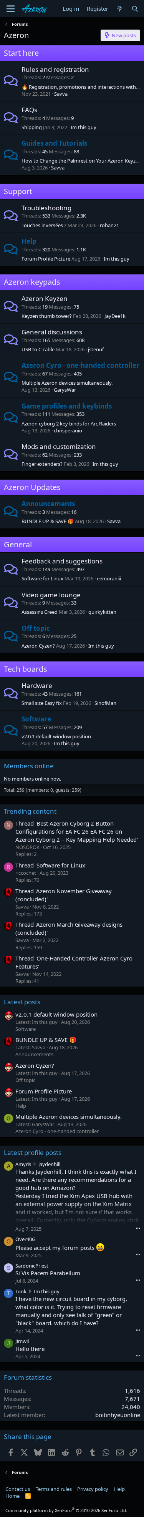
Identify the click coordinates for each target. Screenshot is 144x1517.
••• (138, 1228)
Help (29, 241)
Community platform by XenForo (66, 1510)
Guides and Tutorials (54, 143)
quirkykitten (102, 611)
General (18, 544)
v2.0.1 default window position (56, 736)
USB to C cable (38, 349)
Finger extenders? (42, 463)
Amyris (23, 1164)
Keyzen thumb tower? (47, 315)
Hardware (37, 685)
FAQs (29, 109)
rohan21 (109, 225)
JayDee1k (115, 315)
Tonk (20, 1291)
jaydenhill (49, 1164)
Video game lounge (51, 594)
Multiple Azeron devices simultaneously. (67, 382)
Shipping (32, 127)
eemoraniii (109, 578)
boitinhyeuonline (117, 1415)
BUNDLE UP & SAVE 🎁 (48, 521)
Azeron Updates (32, 487)
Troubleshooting (46, 207)
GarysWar (65, 389)
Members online (29, 765)
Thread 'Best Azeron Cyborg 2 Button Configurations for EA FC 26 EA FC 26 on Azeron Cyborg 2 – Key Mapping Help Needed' (76, 831)
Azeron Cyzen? (38, 645)
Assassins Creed (40, 611)
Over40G (25, 1239)
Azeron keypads (32, 282)
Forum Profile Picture (46, 258)
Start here (21, 53)
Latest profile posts (32, 1152)
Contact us (17, 1488)
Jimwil (22, 1341)
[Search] (134, 9)
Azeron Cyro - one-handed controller (80, 365)
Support (18, 191)
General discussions (52, 331)
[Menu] (11, 9)
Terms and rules (54, 1488)
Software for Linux (42, 578)
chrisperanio (68, 430)
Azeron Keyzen (45, 298)
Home (12, 1495)
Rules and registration (55, 69)
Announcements (48, 503)
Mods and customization (59, 446)
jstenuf (96, 349)
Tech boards (25, 669)
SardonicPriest (31, 1265)
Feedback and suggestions (62, 561)
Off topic (36, 628)
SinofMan (105, 703)
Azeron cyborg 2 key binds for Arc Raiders (69, 423)
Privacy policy (92, 1488)
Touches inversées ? (44, 225)
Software (36, 718)
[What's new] (119, 9)
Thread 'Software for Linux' (50, 865)
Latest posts (22, 1001)
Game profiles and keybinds (67, 406)
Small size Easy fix (42, 703)
